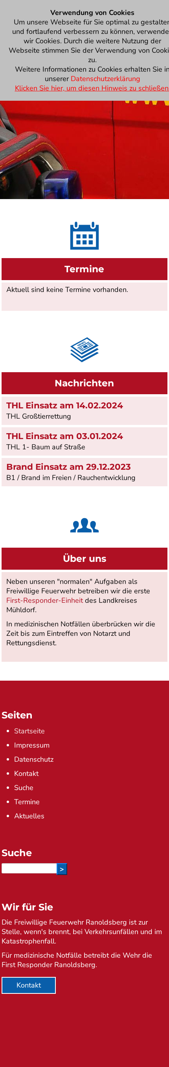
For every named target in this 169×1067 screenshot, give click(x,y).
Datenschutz (33, 759)
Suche (23, 787)
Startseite (29, 731)
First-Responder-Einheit (44, 600)
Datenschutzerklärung (105, 78)
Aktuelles (29, 816)
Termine (27, 802)
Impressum (32, 745)
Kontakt (26, 773)
